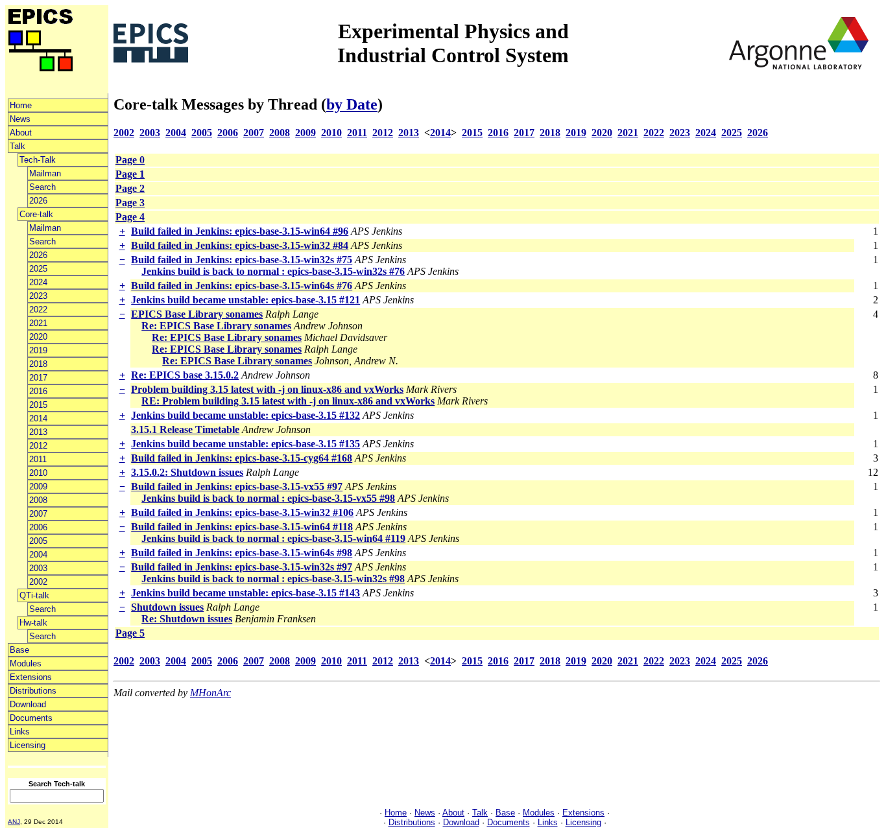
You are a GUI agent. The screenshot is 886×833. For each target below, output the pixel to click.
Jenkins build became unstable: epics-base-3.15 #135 (245, 443)
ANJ (14, 821)
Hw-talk (33, 623)
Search (42, 187)
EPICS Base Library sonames (197, 314)
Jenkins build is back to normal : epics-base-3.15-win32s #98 (273, 578)
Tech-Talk (37, 160)
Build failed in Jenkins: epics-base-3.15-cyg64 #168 (241, 457)
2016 (38, 391)
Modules (26, 663)
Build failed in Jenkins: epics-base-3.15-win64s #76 (241, 285)
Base (19, 650)
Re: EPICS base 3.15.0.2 (185, 375)
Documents (31, 718)
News (20, 119)
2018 (38, 364)
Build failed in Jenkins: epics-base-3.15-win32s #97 (241, 566)
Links (20, 731)
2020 (38, 337)
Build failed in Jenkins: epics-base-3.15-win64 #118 (242, 526)
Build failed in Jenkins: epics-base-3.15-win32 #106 (242, 512)
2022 (38, 309)
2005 (38, 541)
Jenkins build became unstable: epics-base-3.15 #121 (245, 299)
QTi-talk (34, 595)
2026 (38, 200)
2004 (38, 554)
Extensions (31, 677)
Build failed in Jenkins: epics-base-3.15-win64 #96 (239, 231)
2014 (38, 418)
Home (21, 105)
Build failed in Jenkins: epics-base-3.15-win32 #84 (239, 245)
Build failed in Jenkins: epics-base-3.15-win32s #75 (241, 259)
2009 (38, 486)
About (21, 132)
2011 (38, 459)
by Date (351, 104)
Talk (17, 146)
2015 (38, 405)
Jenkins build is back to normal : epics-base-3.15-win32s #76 (273, 271)
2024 (38, 282)
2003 (38, 568)
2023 (38, 296)
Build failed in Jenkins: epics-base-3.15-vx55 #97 (236, 486)
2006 (38, 527)
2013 (38, 432)
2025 (38, 269)
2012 (38, 446)
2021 (38, 323)
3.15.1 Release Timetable (185, 429)
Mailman (45, 173)
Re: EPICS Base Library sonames (216, 325)
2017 (38, 377)
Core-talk (36, 214)
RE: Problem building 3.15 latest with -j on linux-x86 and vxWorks (288, 400)
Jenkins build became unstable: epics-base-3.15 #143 (245, 592)
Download (28, 704)
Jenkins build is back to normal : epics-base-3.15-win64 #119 (273, 538)
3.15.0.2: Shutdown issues (187, 472)
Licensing (27, 745)
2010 (38, 473)
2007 (38, 514)
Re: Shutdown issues (186, 618)
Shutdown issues (167, 607)
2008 (38, 500)
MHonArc (210, 692)
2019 (38, 350)
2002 (38, 582)
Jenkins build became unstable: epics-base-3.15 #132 (245, 415)
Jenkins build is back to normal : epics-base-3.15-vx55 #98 (268, 498)
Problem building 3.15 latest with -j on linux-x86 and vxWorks (267, 389)
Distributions (33, 691)
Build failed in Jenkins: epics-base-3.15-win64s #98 (241, 552)
